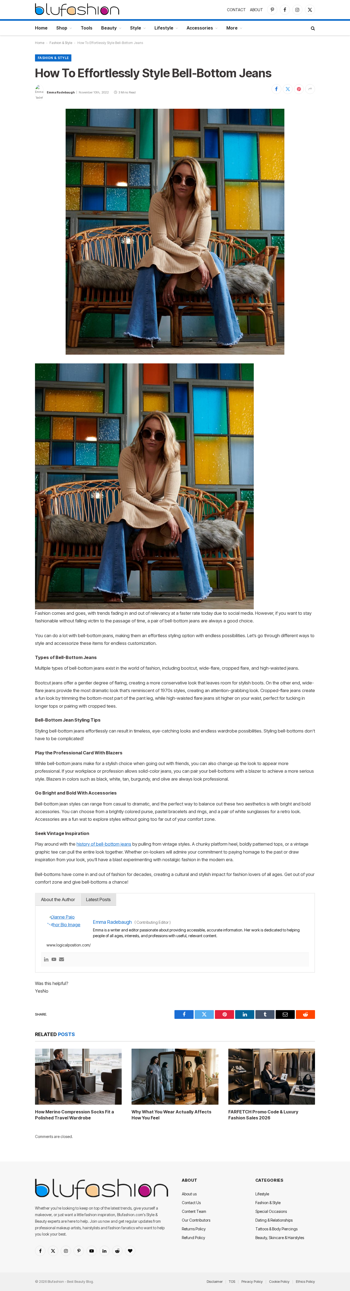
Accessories (200, 28)
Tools (86, 28)
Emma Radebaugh (61, 92)
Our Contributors (196, 1220)
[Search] (312, 28)
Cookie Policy (279, 1281)
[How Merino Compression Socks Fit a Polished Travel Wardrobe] (78, 1077)
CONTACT (236, 9)
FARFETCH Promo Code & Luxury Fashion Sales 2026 (263, 1115)
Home (41, 28)
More (232, 28)
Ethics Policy (305, 1281)
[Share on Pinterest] (299, 89)
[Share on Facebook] (276, 89)
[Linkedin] (46, 960)
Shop (61, 28)
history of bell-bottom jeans (104, 844)
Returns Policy (194, 1229)
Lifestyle (163, 28)
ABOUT (256, 9)
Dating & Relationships (274, 1220)
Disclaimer (215, 1281)
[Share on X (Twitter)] (288, 89)
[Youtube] (53, 960)
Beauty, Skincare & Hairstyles (279, 1237)
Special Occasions (271, 1211)
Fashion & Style (60, 43)
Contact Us (191, 1202)
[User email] (61, 960)
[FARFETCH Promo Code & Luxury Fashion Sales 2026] (271, 1077)
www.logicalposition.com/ (68, 945)
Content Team (194, 1211)
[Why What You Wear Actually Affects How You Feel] (175, 1077)
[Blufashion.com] (77, 9)
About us (189, 1194)
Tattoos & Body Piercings (276, 1229)
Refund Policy (193, 1237)
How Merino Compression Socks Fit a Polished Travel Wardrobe (74, 1115)
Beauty (109, 28)
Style (135, 28)
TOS (232, 1281)
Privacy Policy (252, 1281)
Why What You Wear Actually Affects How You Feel (171, 1115)
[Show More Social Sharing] (310, 89)
